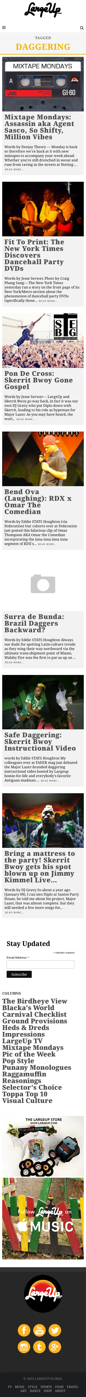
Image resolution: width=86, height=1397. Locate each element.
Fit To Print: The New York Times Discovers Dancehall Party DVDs (34, 255)
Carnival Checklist (34, 1014)
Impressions (23, 1034)
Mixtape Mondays (33, 1047)
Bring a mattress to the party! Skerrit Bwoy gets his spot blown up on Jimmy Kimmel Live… (39, 866)
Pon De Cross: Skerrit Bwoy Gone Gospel (38, 380)
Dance (35, 1391)
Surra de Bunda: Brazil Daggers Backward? (34, 623)
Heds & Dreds (25, 1027)
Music (20, 1387)
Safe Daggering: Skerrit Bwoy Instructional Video (40, 741)
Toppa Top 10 (24, 1093)
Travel (73, 1387)
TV (10, 1387)
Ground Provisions (34, 1020)
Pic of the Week (29, 1054)
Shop (48, 1391)
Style (32, 1387)
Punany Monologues (36, 1067)
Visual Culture (27, 1100)
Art (24, 1391)
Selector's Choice (32, 1087)
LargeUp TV (22, 1040)
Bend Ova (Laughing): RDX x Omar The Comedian (38, 501)
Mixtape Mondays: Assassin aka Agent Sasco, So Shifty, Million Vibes (39, 126)
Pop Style (18, 1060)
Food (59, 1387)
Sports (46, 1387)
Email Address (18, 958)
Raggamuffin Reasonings (24, 1077)
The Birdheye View (34, 1000)
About (60, 1391)
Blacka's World (28, 1007)
